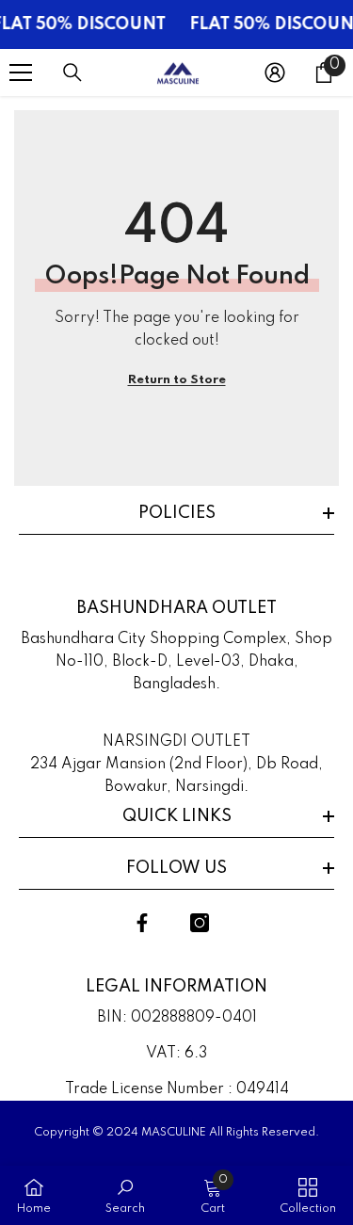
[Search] (72, 72)
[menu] (20, 72)
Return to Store (177, 380)
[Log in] (275, 72)
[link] (125, 1195)
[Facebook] (142, 922)
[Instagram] (199, 922)
